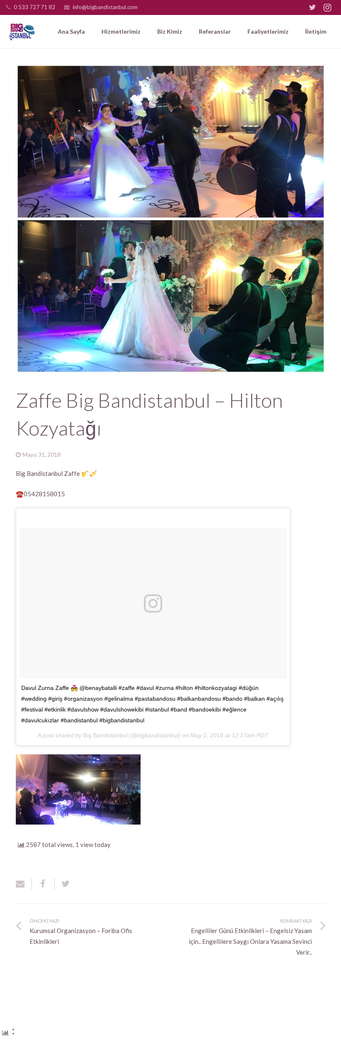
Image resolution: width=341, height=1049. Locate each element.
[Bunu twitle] (63, 884)
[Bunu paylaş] (43, 884)
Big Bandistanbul (105, 735)
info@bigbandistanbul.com (105, 7)
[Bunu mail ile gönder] (24, 884)
